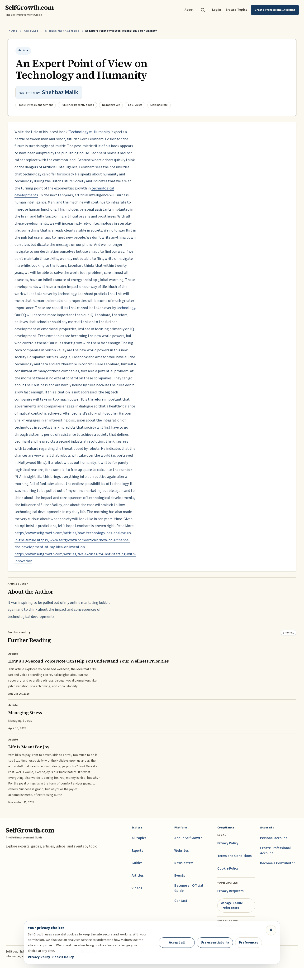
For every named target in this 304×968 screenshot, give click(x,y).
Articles (31, 31)
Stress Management (62, 31)
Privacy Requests (230, 891)
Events (179, 875)
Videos (137, 888)
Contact (180, 900)
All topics (139, 838)
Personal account (273, 838)
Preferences (248, 942)
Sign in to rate (159, 105)
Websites (181, 850)
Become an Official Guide (188, 888)
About (189, 9)
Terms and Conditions (234, 855)
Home (13, 31)
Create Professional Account (275, 851)
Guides (137, 863)
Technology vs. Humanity (89, 132)
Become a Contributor (277, 863)
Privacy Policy (227, 843)
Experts (137, 850)
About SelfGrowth (188, 838)
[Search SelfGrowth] (203, 10)
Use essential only (215, 942)
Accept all (177, 942)
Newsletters (184, 863)
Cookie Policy (227, 868)
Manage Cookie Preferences (231, 905)
